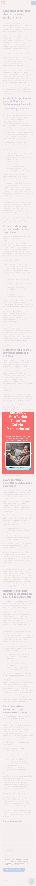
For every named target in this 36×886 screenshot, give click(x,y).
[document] (18, 443)
